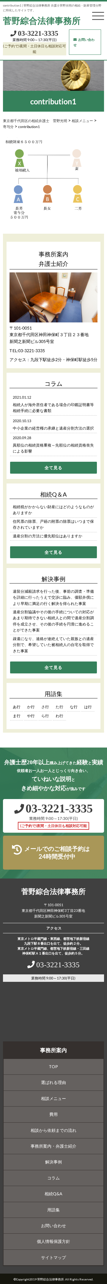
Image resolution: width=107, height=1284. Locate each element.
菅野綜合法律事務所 (42, 21)
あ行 (17, 706)
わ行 (59, 715)
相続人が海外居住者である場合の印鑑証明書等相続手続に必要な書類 (53, 407)
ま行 (17, 715)
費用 (53, 1114)
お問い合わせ (84, 42)
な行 (74, 706)
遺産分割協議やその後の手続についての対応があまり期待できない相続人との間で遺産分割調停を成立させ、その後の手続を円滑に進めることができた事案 (53, 621)
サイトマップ (53, 1257)
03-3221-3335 (31, 350)
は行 (88, 706)
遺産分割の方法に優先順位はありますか (47, 535)
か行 (31, 706)
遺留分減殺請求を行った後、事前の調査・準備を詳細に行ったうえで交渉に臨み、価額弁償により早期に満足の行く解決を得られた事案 (53, 597)
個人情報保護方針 (53, 1241)
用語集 (53, 1209)
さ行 (45, 706)
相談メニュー (53, 1098)
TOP (53, 1066)
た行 (59, 706)
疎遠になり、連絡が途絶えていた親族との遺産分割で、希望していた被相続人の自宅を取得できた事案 (53, 644)
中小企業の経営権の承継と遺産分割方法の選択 (53, 428)
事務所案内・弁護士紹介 (53, 1146)
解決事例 (53, 1161)
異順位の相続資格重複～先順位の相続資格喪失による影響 (53, 448)
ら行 (45, 715)
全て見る (53, 467)
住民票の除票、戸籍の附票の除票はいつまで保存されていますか (53, 524)
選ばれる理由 (53, 1082)
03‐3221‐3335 (38, 33)
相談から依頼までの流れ (53, 1130)
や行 (31, 715)
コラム (53, 1177)
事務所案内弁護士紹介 (53, 258)
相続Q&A (53, 1193)
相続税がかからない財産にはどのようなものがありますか (53, 509)
